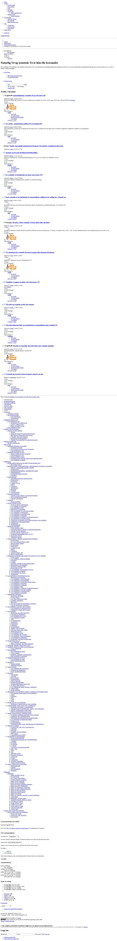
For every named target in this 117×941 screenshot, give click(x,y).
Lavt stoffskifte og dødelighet (19, 637)
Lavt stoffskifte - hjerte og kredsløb (20, 559)
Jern (12, 752)
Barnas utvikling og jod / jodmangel (20, 454)
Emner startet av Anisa (17, 806)
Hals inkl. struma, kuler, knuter (19, 630)
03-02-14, (12, 171)
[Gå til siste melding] (5, 109)
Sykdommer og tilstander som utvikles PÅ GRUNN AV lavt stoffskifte (27, 556)
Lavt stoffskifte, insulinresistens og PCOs (22, 569)
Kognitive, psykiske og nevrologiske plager (22, 563)
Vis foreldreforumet (13, 77)
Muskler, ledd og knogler (17, 628)
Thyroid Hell (14, 674)
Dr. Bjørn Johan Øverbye (18, 685)
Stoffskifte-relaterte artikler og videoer (21, 800)
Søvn (12, 698)
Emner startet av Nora (17, 803)
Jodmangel (14, 625)
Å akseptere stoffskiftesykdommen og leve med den (25, 715)
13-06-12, (12, 342)
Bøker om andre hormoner (18, 792)
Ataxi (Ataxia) (15, 557)
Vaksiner (13, 767)
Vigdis (11, 285)
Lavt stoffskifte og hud (17, 633)
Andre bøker (14, 797)
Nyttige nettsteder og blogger (19, 780)
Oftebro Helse (15, 688)
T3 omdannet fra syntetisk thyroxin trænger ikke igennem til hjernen (30, 252)
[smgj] (6, 133)
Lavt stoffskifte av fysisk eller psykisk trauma (23, 582)
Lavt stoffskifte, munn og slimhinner (21, 636)
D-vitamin (13, 742)
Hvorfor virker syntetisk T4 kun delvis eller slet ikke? (31, 222)
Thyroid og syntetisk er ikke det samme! (20, 304)
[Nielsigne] (6, 333)
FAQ (9, 8)
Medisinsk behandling (13, 526)
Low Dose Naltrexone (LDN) (19, 599)
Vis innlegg (20, 86)
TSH (12, 619)
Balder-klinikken (15, 690)
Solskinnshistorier (16, 722)
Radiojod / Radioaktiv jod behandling (21, 654)
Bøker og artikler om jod (17, 426)
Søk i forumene (8, 407)
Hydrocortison (15, 540)
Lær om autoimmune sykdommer (20, 605)
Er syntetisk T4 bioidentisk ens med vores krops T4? (24, 175)
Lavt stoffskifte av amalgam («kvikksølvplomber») (24, 588)
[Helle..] (6, 184)
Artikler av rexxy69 (16, 804)
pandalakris (13, 377)
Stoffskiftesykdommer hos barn (16, 452)
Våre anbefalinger (16, 417)
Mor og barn (7, 444)
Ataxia (13, 695)
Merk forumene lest (16, 13)
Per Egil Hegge (15, 776)
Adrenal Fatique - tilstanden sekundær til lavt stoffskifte (22, 539)
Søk (5, 23)
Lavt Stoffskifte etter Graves (18, 616)
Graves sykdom (15, 597)
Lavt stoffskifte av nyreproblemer (20, 580)
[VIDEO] (6, 898)
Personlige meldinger (10, 403)
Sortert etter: (4, 842)
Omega (13, 758)
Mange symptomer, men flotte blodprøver (22, 644)
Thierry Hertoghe (15, 681)
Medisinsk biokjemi (16, 665)
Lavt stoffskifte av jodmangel (19, 585)
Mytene (13, 432)
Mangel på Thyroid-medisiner (19, 438)
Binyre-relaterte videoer (17, 543)
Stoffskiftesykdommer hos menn (16, 657)
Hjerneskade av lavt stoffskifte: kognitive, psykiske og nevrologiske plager (28, 691)
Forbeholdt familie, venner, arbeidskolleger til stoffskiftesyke (27, 724)
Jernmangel (14, 622)
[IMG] (6, 897)
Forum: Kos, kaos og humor (18, 815)
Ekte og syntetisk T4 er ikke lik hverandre (22, 511)
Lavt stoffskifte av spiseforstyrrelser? (21, 608)
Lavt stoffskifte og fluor (14, 427)
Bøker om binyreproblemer (18, 790)
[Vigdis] (11, 239)
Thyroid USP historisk (17, 498)
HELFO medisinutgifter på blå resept (21, 710)
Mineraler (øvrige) (16, 753)
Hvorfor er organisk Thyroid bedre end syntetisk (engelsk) (33, 346)
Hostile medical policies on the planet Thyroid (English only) (24, 463)
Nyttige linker (14, 809)
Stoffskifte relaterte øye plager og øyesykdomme (21, 647)
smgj (11, 127)
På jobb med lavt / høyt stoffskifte (17, 702)
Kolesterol (14, 560)
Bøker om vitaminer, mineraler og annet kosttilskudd (25, 795)
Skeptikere (14, 475)
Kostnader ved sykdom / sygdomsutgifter (22, 707)
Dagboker (10, 500)
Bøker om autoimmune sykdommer (20, 787)
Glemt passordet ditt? (10, 937)
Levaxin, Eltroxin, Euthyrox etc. (19, 532)
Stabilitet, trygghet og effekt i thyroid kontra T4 (22, 282)
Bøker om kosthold (16, 793)
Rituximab (14, 602)
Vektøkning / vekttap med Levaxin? (20, 610)
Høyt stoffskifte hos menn (18, 651)
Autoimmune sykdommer (14, 594)
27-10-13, (12, 194)
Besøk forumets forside (17, 117)
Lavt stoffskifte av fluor (17, 508)
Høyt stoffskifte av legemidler (19, 656)
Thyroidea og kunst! (13, 413)
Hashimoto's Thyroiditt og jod (19, 423)
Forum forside (11, 5)
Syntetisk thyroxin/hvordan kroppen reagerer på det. (24, 374)
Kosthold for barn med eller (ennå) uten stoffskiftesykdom (26, 458)
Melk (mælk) (14, 733)
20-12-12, (12, 279)
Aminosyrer (14, 756)
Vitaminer (13, 741)
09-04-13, (12, 249)
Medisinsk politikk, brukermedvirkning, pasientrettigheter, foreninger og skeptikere (30, 466)
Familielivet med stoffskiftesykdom (20, 716)
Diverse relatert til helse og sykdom (17, 764)
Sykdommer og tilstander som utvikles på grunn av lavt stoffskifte (28, 520)
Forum (6, 3)
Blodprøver (11, 662)
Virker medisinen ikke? (17, 528)
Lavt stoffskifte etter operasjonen (20, 668)
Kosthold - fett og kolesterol (18, 732)
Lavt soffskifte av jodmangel (18, 506)
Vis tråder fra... (5, 836)
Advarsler (13, 676)
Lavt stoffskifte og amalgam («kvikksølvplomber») (24, 517)
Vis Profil (13, 114)
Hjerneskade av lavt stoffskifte (19, 565)
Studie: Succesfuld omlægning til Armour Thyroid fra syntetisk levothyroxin (36, 146)
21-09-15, (12, 120)
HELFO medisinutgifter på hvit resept (21, 712)
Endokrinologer (15, 679)
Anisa (11, 98)
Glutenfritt (14, 729)
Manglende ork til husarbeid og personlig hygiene (24, 718)
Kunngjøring (11, 52)
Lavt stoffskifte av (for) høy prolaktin (21, 590)
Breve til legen (15, 678)
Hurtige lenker (11, 14)
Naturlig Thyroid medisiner (11, 429)
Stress (12, 701)
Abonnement (7, 404)
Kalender (10, 10)
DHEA (13, 484)
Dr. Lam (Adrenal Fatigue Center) (20, 542)
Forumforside (7, 409)
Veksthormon (14, 488)
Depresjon (14, 696)
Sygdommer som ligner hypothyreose (21, 639)
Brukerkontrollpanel (9, 401)
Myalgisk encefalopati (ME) (18, 566)
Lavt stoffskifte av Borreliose (19, 583)
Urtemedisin (14, 759)
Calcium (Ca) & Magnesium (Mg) (20, 747)
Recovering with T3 (16, 464)
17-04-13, (12, 219)
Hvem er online (8, 406)
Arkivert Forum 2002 (17, 807)
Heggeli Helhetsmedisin (17, 682)
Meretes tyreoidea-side (10, 441)
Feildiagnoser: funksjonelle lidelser (20, 522)
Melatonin (13, 489)
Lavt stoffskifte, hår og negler (19, 634)
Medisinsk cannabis (16, 537)
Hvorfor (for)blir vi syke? (14, 503)
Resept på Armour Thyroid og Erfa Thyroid (23, 433)
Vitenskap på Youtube (17, 801)
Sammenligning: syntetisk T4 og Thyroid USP (29, 95)
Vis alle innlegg (15, 115)
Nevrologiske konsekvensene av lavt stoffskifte (23, 693)
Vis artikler (14, 119)
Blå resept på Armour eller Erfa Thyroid (22, 435)
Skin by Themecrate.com (7, 921)
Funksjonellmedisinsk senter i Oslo (20, 684)
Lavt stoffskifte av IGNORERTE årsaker (19, 576)
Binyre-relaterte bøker (17, 554)
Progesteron (14, 481)
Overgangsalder (15, 492)
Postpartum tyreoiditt (16, 447)
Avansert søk (11, 27)
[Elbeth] (6, 162)
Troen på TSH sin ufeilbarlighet (19, 505)
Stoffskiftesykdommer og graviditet (17, 446)
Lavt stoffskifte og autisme (18, 460)
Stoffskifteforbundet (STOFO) (19, 474)
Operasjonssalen (12, 667)
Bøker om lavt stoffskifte (17, 781)
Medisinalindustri (15, 472)
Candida (13, 562)
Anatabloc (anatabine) (17, 600)
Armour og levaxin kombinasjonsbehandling (21, 153)
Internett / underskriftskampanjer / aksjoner (22, 467)
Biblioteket (7, 772)
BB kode (6, 894)
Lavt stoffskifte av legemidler (19, 515)
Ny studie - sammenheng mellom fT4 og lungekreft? (24, 124)
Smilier (6, 895)
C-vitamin (13, 746)
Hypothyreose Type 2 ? (14, 640)
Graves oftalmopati (16, 648)
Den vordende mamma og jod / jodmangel (22, 449)
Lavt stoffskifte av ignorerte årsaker (20, 518)
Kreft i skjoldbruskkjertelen (18, 671)
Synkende (9, 853)
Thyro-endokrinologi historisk (19, 497)
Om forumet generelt (13, 415)
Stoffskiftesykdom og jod (11, 420)
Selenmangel (14, 624)
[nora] (6, 382)
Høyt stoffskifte (12, 650)
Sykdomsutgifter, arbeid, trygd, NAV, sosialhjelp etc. (22, 705)
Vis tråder (12, 86)
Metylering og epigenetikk (18, 509)
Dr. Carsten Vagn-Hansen (18, 778)
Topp (38, 397)
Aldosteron (14, 486)
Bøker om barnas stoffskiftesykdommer (21, 784)
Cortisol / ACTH (15, 483)
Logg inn (6, 33)
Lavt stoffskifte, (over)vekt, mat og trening (19, 607)
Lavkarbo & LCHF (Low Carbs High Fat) (22, 727)
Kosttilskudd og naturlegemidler (16, 736)
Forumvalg (10, 11)
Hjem (5, 2)
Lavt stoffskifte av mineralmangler (20, 579)
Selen (12, 750)
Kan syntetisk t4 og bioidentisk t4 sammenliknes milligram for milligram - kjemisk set (36, 197)
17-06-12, (12, 322)
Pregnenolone (14, 480)
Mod (5, 54)
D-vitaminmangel (15, 620)
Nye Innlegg (7, 17)
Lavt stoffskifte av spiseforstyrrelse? (20, 514)
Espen (19, 918)
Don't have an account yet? (11, 939)
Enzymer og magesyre (17, 755)
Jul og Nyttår (14, 817)
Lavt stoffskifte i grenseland (18, 642)
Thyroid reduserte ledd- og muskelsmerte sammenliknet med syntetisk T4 (31, 325)
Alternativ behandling (17, 761)
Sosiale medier (15, 469)
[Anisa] (11, 109)
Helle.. (12, 178)
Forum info (7, 412)
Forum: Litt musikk (16, 814)
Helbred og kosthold (13, 725)
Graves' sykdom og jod (17, 424)
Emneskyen (11, 28)
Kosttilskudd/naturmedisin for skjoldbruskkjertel (24, 739)
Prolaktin (13, 491)
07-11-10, (12, 371)
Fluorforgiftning (15, 627)
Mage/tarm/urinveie (16, 631)
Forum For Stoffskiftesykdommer (13, 909)
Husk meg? (38, 934)
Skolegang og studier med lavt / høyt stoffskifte (23, 704)
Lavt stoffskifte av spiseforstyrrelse (20, 591)
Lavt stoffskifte (12, 611)
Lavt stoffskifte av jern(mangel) (19, 512)
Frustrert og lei (15, 721)
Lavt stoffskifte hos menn (18, 617)
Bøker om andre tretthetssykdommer (21, 789)
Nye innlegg (11, 6)
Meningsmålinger (15, 769)
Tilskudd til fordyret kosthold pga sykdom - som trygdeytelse (27, 708)
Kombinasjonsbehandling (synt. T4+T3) (22, 534)
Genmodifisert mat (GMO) (18, 735)
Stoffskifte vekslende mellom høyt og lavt (19, 645)
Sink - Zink (14, 749)
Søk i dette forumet (8, 81)
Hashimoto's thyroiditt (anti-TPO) (20, 613)
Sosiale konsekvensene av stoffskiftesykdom (20, 713)
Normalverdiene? (15, 664)
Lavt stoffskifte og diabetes (18, 571)
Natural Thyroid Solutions (18, 763)
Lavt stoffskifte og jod (13, 421)
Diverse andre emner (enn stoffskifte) (14, 810)
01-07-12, (12, 301)
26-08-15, (12, 142)
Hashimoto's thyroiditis (17, 596)
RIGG (11, 156)
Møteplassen (7, 43)
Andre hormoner (12, 477)
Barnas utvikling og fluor (17, 457)
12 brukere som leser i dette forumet (19, 828)
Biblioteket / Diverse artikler (18, 798)
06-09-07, (12, 393)
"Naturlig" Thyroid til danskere (19, 437)
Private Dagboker (15, 501)
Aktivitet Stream (12, 19)
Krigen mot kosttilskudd (17, 738)
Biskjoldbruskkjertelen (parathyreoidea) (21, 478)
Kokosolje (14, 730)
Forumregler (4, 903)
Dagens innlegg (15, 16)
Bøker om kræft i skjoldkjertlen (19, 786)
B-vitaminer (14, 744)
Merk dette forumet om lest (15, 75)
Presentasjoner (15, 418)
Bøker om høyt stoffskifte (18, 783)
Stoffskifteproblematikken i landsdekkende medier (24, 471)
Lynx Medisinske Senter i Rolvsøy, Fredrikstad (23, 687)
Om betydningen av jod (17, 450)
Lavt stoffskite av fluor (17, 586)
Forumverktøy (7, 72)
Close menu (7, 30)
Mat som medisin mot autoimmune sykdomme (23, 603)
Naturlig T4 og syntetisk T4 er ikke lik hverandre (24, 440)
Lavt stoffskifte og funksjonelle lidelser (21, 719)
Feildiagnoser (14, 523)
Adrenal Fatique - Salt (17, 552)
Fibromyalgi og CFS (16, 568)
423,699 (10, 58)
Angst (12, 699)
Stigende (8, 851)
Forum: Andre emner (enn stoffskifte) (18, 812)
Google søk (11, 25)
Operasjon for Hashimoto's (18, 614)
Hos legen (10, 673)
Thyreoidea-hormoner (10, 45)
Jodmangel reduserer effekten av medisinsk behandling (26, 529)
